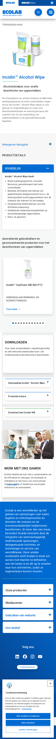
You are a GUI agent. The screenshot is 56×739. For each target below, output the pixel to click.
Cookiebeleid (26, 709)
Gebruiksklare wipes (13, 24)
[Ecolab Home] (11, 13)
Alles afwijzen (28, 723)
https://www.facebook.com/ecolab (25, 656)
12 (43, 323)
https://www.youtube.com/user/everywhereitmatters (40, 656)
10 (37, 323)
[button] (38, 12)
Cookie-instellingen (28, 730)
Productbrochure (17, 396)
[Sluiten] (50, 684)
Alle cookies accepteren (28, 716)
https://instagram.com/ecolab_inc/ (32, 656)
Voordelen (13, 168)
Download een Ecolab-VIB (21, 412)
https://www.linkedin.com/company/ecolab (17, 656)
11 (40, 323)
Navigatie (15, 144)
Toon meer (12, 309)
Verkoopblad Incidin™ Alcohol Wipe (26, 383)
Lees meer (12, 485)
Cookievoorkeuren (27, 667)
